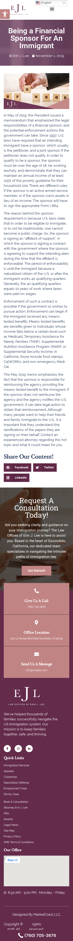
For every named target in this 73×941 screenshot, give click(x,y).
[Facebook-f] (7, 748)
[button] (5, 14)
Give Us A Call (36, 600)
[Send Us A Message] (36, 654)
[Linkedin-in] (29, 748)
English (45, 2)
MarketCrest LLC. (47, 914)
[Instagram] (18, 748)
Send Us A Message (36, 664)
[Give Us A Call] (36, 591)
